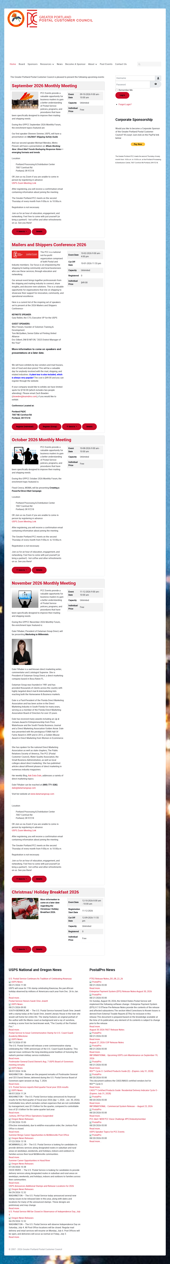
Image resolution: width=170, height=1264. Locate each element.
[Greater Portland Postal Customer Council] (50, 18)
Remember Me (126, 90)
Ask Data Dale (34, 775)
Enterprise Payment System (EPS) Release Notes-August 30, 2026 (121, 991)
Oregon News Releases (22, 1119)
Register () (24, 426)
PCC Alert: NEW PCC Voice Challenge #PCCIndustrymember (118, 1119)
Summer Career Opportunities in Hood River (29, 1160)
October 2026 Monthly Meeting (41, 440)
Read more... (15, 997)
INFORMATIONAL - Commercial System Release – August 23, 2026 (121, 1106)
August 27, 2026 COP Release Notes (107, 1042)
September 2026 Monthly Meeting (44, 86)
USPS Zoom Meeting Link (24, 183)
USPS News (17, 981)
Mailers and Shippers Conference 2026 (49, 245)
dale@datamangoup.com (24, 787)
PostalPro (96, 981)
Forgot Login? (125, 104)
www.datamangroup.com (42, 793)
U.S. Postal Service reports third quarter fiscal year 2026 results (38, 1087)
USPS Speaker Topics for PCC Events (107, 1131)
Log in (122, 95)
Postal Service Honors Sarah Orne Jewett (28, 1001)
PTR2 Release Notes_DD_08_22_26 (106, 978)
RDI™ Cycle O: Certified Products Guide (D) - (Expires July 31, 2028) (121, 1071)
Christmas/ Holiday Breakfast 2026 (45, 892)
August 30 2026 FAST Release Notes (107, 1029)
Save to (21, 231)
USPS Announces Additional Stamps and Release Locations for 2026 (41, 1186)
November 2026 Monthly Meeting (44, 583)
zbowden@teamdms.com (24, 396)
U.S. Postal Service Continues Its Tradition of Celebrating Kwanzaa (40, 978)
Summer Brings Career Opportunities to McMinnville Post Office (39, 1135)
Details (39, 231)
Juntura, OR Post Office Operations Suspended (31, 1115)
